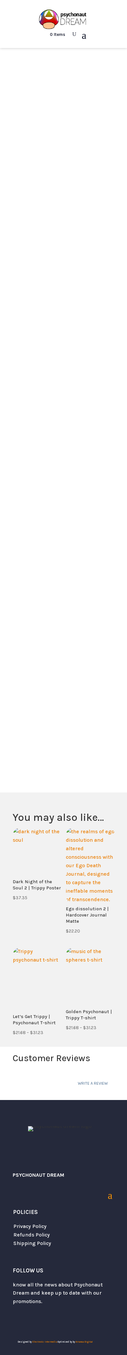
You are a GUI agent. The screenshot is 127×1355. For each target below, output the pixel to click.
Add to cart (64, 475)
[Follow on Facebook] (44, 1320)
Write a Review (93, 1083)
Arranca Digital (84, 1342)
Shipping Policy (32, 1243)
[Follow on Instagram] (31, 1320)
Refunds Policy (31, 1235)
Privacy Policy (30, 1226)
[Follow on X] (18, 1320)
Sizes (19, 383)
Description (33, 556)
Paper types (27, 405)
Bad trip (34, 68)
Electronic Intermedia (45, 1342)
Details (77, 556)
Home (13, 68)
